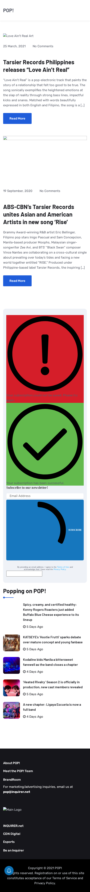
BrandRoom (12, 780)
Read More (17, 118)
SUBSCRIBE (75, 530)
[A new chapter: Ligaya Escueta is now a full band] (11, 710)
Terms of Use (63, 567)
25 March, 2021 (14, 46)
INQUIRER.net (13, 826)
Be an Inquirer (13, 850)
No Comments (43, 46)
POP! (8, 10)
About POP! (11, 763)
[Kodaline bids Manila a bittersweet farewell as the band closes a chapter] (11, 665)
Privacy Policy (60, 569)
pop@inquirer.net (16, 792)
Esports (9, 842)
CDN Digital (11, 834)
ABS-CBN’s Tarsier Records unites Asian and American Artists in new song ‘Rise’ (38, 214)
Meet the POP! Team (18, 771)
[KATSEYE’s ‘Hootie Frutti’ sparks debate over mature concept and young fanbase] (11, 643)
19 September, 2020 (17, 191)
